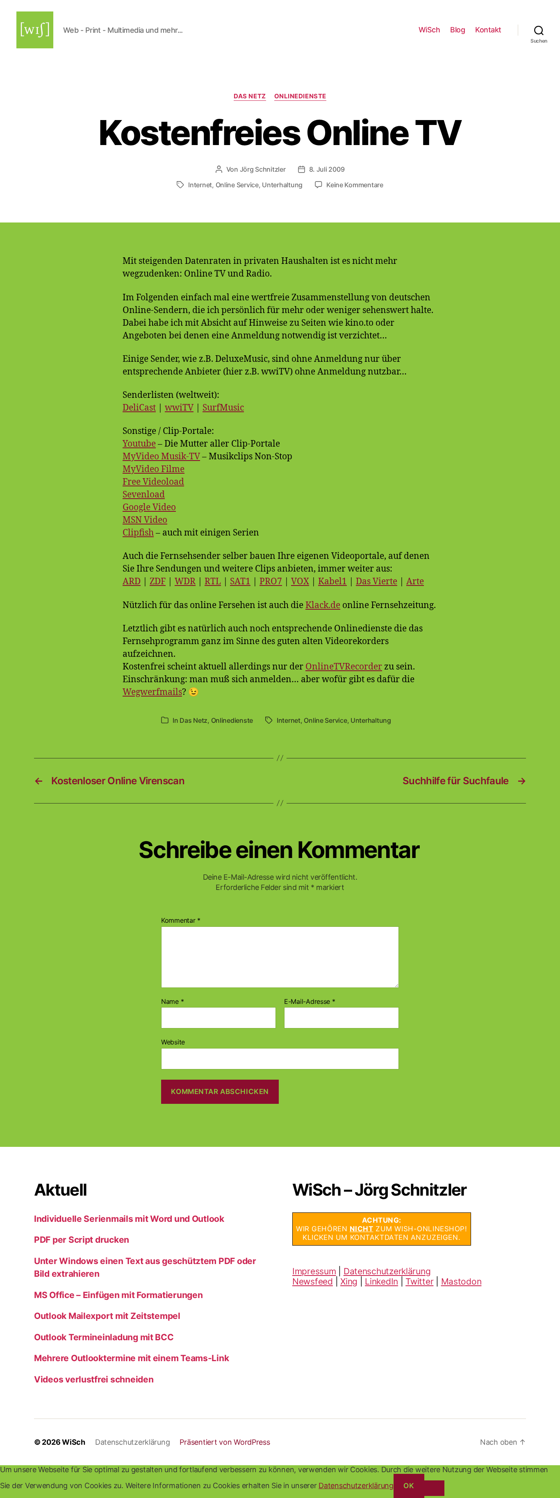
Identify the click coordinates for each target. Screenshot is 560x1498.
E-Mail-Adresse (309, 1001)
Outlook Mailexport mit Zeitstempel (107, 1316)
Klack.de (322, 605)
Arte (415, 581)
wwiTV (179, 407)
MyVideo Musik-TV (161, 456)
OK (408, 1486)
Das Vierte (376, 581)
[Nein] (434, 1488)
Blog (457, 29)
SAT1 (240, 581)
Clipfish (138, 532)
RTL (213, 581)
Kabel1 (332, 581)
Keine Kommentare (354, 185)
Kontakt (488, 29)
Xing (348, 1281)
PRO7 (271, 581)
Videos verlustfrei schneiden (93, 1379)
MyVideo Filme (153, 469)
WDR (185, 581)
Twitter (419, 1281)
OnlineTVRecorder (343, 666)
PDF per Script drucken (81, 1240)
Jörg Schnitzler (263, 169)
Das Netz (250, 96)
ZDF (158, 581)
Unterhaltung (282, 185)
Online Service (237, 185)
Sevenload (144, 494)
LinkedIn (381, 1281)
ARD (132, 581)
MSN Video (145, 520)
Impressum (314, 1271)
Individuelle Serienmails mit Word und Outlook (129, 1219)
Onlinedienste (300, 96)
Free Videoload (153, 482)
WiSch (429, 29)
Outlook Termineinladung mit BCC (104, 1337)
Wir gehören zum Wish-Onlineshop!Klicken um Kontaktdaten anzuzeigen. (381, 1229)
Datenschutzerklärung (387, 1271)
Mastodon (461, 1281)
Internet (200, 185)
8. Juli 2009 (327, 169)
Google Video (149, 507)
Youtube (139, 443)
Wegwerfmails (152, 692)
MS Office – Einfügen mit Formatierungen (118, 1295)
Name (172, 1001)
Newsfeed (312, 1281)
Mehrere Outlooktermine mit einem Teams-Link (131, 1358)
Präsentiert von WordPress (225, 1442)
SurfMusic (223, 407)
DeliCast (139, 407)
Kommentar (180, 920)
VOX (300, 581)
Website (173, 1042)
